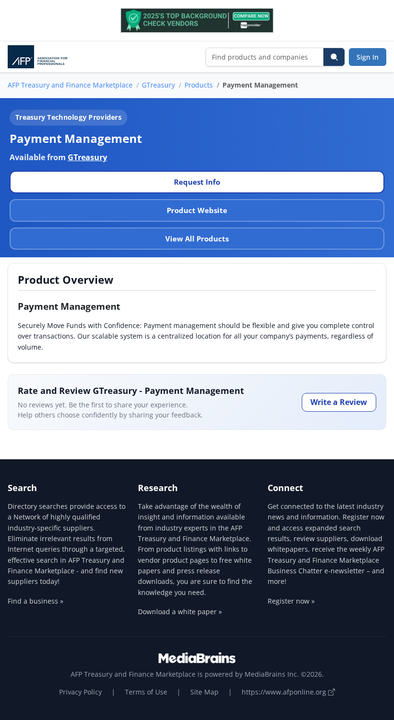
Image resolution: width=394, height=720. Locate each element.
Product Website (197, 210)
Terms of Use (146, 691)
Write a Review (338, 402)
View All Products (197, 238)
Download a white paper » (180, 611)
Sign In (368, 57)
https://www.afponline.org (285, 691)
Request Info (197, 182)
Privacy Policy (80, 691)
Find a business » (35, 601)
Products (199, 84)
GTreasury (158, 84)
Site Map (204, 691)
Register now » (291, 601)
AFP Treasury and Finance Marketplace (70, 84)
